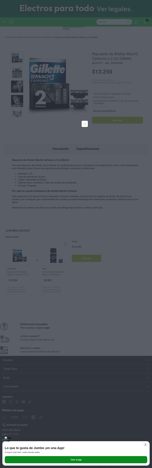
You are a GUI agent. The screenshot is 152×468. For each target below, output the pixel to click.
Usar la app (76, 459)
